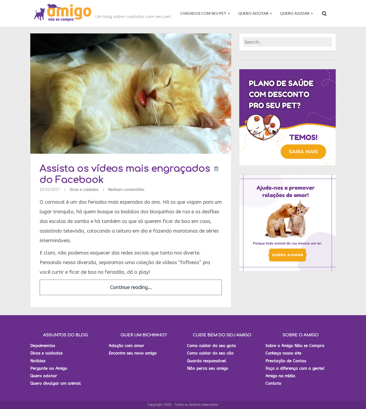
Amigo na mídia (280, 375)
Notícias (38, 360)
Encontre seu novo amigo (133, 353)
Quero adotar (43, 375)
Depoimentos (42, 345)
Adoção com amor (126, 345)
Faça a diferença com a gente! (295, 368)
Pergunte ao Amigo (48, 368)
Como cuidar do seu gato (211, 345)
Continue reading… (131, 287)
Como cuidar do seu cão (210, 353)
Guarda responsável (206, 360)
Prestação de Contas (286, 360)
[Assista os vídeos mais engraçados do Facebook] (130, 93)
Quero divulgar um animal (55, 383)
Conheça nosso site (283, 353)
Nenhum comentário (126, 189)
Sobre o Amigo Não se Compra (295, 345)
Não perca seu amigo (207, 368)
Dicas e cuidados (84, 189)
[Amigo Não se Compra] (62, 13)
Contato (273, 383)
